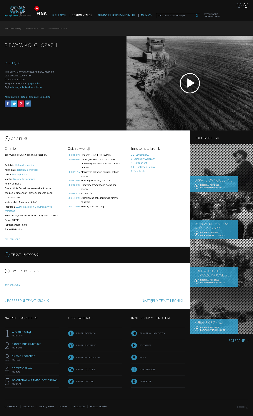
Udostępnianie (46, 407)
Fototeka (145, 345)
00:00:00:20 (74, 155)
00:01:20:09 (74, 206)
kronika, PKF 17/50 (35, 28)
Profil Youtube (85, 369)
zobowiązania (17, 87)
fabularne (59, 15)
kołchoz (29, 87)
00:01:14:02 (74, 198)
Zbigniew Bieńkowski (27, 170)
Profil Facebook (86, 333)
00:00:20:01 (74, 180)
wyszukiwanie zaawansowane (212, 15)
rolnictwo (38, 87)
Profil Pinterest (86, 345)
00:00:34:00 (74, 185)
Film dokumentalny (13, 28)
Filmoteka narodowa (152, 333)
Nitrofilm (145, 381)
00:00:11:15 (74, 172)
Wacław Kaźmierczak (24, 179)
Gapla (142, 357)
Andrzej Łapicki (19, 174)
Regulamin (28, 407)
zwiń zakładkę (12, 239)
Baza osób (79, 407)
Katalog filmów (98, 407)
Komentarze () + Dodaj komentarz (22, 97)
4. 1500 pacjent (139, 163)
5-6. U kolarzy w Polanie (143, 167)
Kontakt (64, 407)
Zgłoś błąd (45, 97)
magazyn (146, 15)
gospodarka (34, 83)
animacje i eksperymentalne (116, 15)
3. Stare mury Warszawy (143, 159)
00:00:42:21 (74, 193)
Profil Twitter (85, 381)
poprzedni (28, 300)
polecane (237, 340)
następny (162, 300)
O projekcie (11, 407)
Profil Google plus (88, 357)
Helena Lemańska (24, 165)
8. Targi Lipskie (138, 171)
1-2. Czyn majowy (140, 155)
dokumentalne (82, 15)
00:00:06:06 (74, 159)
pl (246, 5)
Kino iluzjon (147, 369)
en (239, 5)
